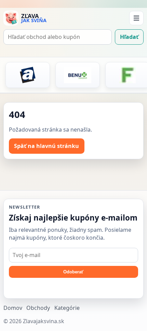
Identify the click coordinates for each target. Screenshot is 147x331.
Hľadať (129, 37)
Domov (12, 308)
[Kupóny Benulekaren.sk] (77, 75)
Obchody (38, 308)
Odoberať (73, 271)
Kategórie (67, 308)
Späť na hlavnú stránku (46, 146)
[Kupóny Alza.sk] (27, 75)
